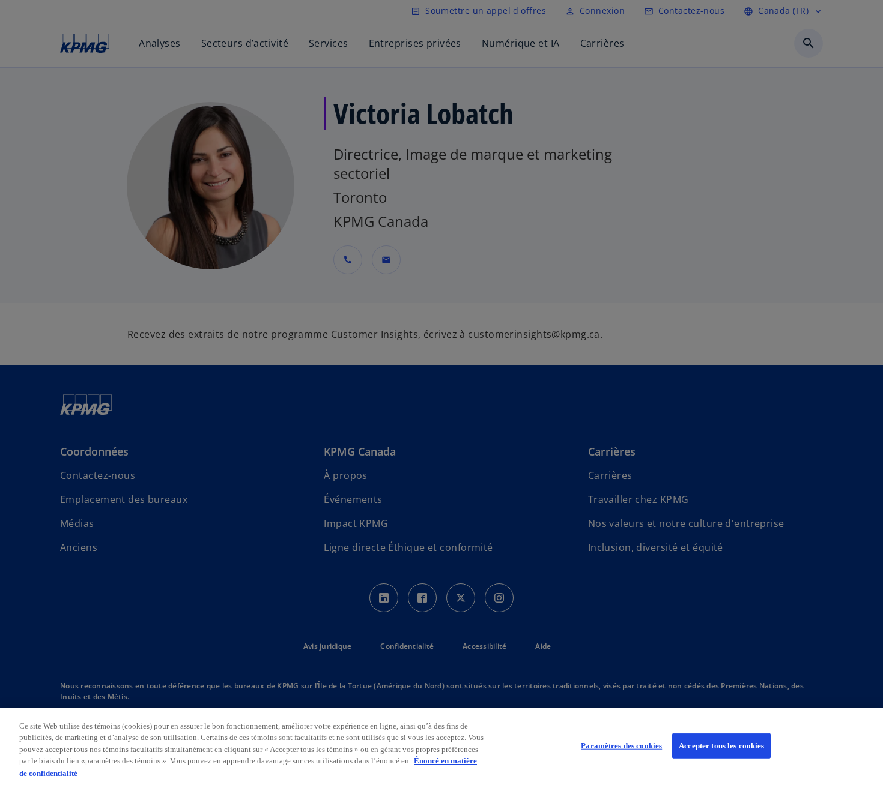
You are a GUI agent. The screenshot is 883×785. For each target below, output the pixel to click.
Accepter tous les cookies (721, 745)
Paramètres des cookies (621, 745)
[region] (441, 746)
